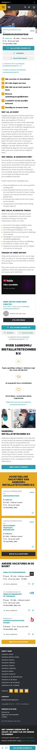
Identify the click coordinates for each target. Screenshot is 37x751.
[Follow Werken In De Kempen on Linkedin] (21, 691)
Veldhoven (8, 38)
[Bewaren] (33, 513)
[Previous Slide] (5, 418)
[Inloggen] (34, 7)
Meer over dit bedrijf (18, 467)
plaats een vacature (28, 740)
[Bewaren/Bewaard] (29, 584)
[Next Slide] (31, 418)
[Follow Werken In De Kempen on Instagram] (16, 691)
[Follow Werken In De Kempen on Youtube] (26, 691)
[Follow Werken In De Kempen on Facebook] (11, 691)
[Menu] (9, 7)
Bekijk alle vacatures (18, 554)
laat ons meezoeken (27, 738)
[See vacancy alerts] (29, 7)
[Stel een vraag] (33, 584)
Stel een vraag (18, 320)
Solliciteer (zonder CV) (20, 48)
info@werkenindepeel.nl (10, 700)
